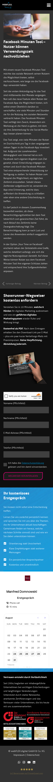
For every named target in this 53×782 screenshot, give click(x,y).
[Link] (19, 762)
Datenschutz (33, 755)
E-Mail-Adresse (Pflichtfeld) (17, 432)
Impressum (19, 755)
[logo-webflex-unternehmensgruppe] (7, 5)
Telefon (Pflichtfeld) (13, 447)
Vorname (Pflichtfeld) (14, 403)
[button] (49, 5)
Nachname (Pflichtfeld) (15, 418)
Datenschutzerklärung (33, 463)
